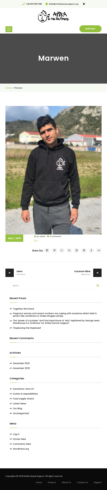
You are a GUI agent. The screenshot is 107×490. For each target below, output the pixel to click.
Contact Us (82, 482)
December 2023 (21, 363)
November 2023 (21, 368)
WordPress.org (21, 449)
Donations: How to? (23, 389)
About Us (66, 482)
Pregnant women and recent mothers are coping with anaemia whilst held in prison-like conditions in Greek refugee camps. (55, 314)
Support (90, 28)
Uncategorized (21, 413)
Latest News (19, 403)
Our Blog (17, 408)
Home (8, 87)
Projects (52, 482)
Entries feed (19, 439)
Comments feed (22, 444)
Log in (16, 434)
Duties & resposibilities (25, 394)
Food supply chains (23, 398)
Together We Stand (23, 309)
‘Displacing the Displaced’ (27, 328)
